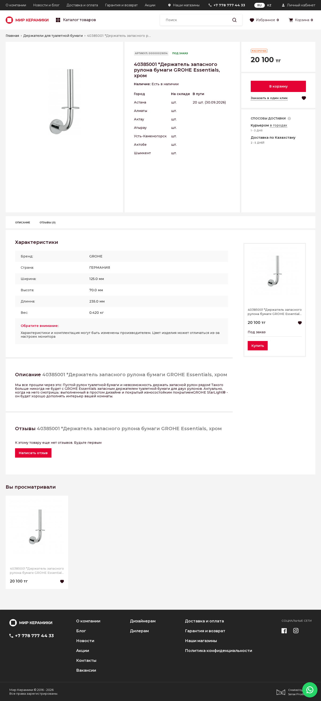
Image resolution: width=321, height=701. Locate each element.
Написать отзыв (33, 453)
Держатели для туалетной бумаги (53, 36)
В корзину (278, 86)
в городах (278, 125)
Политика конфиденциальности (218, 651)
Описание (22, 222)
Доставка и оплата (82, 5)
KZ (269, 5)
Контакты (86, 661)
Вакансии (86, 670)
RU (259, 5)
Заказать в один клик (269, 98)
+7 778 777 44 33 (229, 5)
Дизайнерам (143, 621)
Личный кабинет (301, 5)
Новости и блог (46, 5)
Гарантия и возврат (121, 5)
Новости (85, 641)
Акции (150, 5)
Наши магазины (186, 5)
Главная (12, 36)
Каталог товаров (79, 20)
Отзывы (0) (47, 222)
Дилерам (139, 631)
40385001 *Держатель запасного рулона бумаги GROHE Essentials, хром (275, 312)
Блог (81, 631)
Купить (257, 346)
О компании (16, 5)
